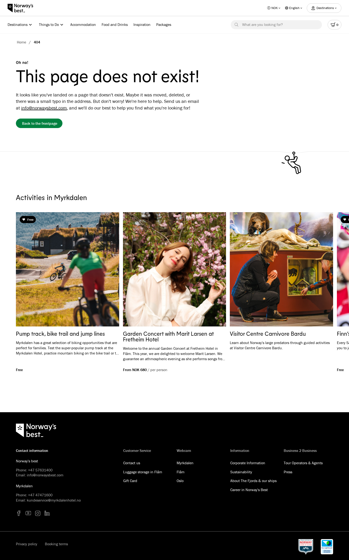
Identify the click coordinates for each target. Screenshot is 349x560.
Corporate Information (247, 462)
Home (21, 42)
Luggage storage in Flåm (142, 471)
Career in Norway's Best (249, 489)
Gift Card (130, 480)
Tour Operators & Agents (303, 462)
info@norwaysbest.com (44, 108)
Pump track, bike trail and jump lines (60, 333)
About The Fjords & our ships (253, 480)
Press (288, 471)
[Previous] (26, 269)
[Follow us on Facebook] (19, 513)
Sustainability (241, 471)
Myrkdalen (185, 462)
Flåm (180, 471)
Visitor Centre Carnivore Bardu (268, 333)
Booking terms (56, 543)
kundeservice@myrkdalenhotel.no (54, 500)
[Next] (322, 269)
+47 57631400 (40, 470)
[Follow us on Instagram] (38, 513)
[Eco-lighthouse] (327, 546)
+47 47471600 (40, 495)
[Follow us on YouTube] (28, 513)
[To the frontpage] (23, 8)
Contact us (131, 462)
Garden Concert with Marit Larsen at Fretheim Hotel (168, 336)
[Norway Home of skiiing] (305, 546)
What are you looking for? (262, 24)
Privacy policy (26, 543)
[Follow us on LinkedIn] (47, 513)
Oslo (180, 480)
